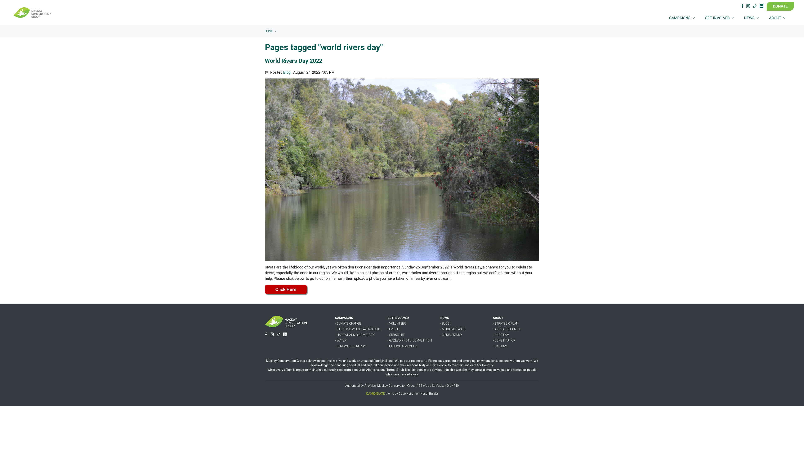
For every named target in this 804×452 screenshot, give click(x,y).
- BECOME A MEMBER (402, 346)
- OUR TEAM (501, 335)
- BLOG (445, 323)
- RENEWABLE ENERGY (350, 346)
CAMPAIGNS (344, 318)
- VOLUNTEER (397, 323)
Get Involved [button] (718, 18)
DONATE (780, 6)
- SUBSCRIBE (396, 335)
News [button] (749, 18)
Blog (287, 72)
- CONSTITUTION (504, 340)
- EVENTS (394, 329)
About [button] (775, 18)
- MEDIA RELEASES (452, 329)
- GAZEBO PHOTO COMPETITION (410, 340)
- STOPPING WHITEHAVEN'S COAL (358, 329)
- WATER (341, 340)
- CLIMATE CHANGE (348, 323)
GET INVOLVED (398, 318)
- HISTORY (500, 346)
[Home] (32, 12)
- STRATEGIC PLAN (505, 323)
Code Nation (407, 394)
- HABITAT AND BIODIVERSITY (355, 335)
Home (269, 31)
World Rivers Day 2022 (293, 61)
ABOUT (498, 318)
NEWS (444, 318)
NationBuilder (429, 394)
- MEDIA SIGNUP (451, 335)
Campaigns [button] (680, 18)
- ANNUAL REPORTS (506, 329)
